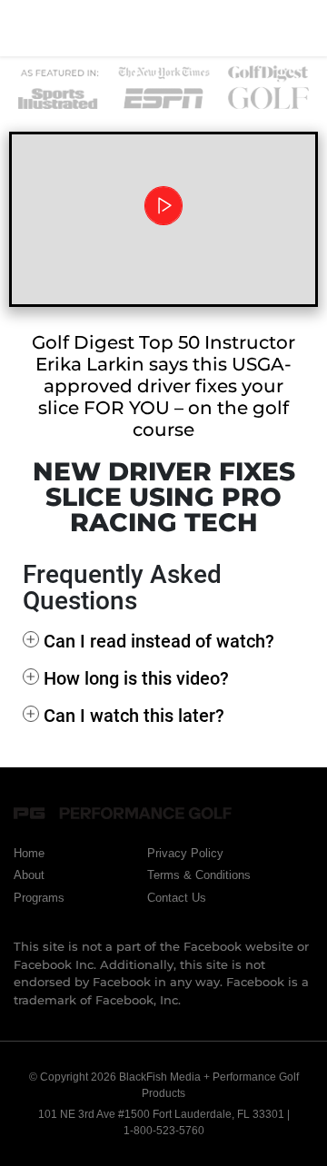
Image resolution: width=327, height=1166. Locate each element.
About (29, 875)
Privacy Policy (185, 853)
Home (29, 853)
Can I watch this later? (134, 715)
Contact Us (176, 897)
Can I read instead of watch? (159, 641)
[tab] (163, 641)
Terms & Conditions (199, 875)
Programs (39, 897)
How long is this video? (136, 678)
